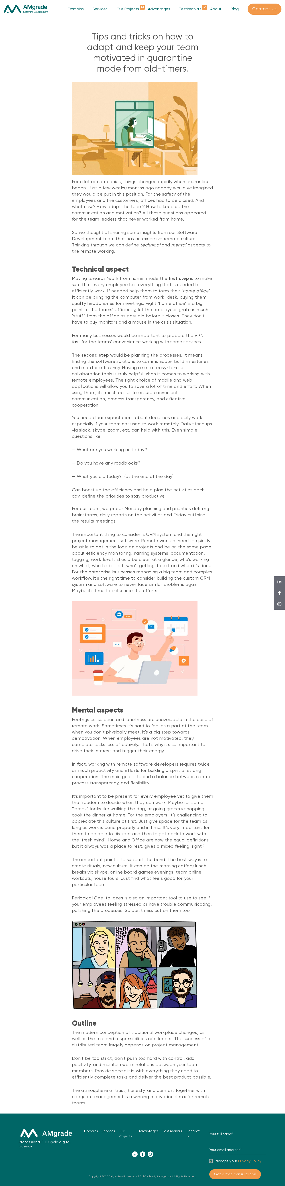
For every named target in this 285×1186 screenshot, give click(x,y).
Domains (76, 9)
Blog (234, 9)
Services (100, 9)
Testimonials (190, 8)
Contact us (193, 1134)
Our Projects (127, 8)
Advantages (159, 9)
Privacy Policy (250, 1161)
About (216, 9)
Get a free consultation (235, 1174)
